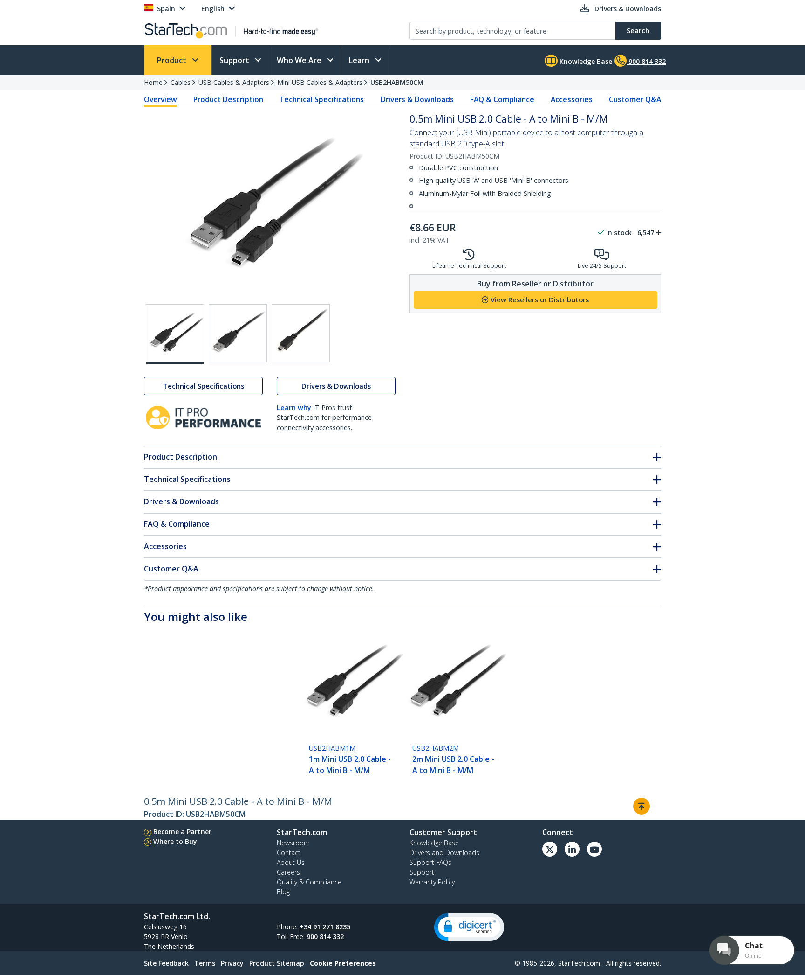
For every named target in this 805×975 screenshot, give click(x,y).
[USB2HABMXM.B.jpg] (238, 333)
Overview (160, 99)
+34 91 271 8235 (325, 926)
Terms (204, 963)
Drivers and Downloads (444, 852)
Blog (283, 891)
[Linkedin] (572, 849)
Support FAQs (430, 862)
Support (235, 60)
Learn (360, 60)
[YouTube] (594, 849)
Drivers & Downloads (417, 99)
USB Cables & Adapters (233, 82)
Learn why (294, 407)
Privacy (232, 963)
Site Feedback (166, 963)
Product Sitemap (276, 963)
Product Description (228, 99)
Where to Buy (175, 841)
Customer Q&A (635, 99)
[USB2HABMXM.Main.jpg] (175, 334)
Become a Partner (182, 831)
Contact (288, 852)
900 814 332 (325, 936)
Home (153, 82)
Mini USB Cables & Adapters (319, 82)
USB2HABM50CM (396, 82)
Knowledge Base (585, 61)
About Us (291, 862)
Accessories (572, 99)
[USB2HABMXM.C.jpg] (301, 333)
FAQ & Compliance (502, 99)
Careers (288, 872)
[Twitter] (549, 849)
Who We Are (300, 60)
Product (172, 60)
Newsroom (293, 842)
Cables (181, 82)
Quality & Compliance (309, 882)
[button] (469, 927)
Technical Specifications (322, 99)
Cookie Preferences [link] (343, 963)
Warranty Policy (432, 882)
